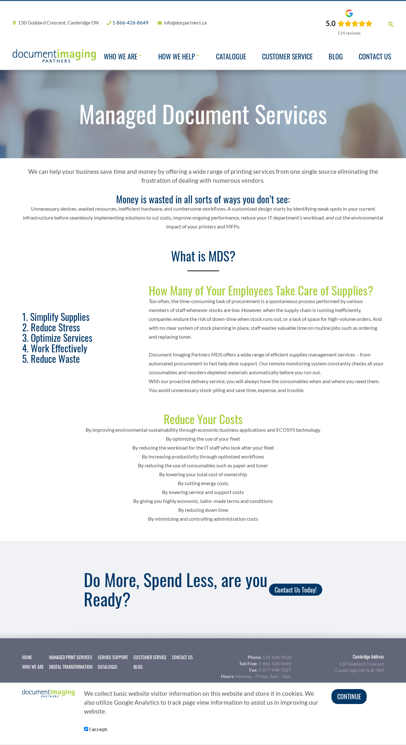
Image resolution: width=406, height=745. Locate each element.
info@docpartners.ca (185, 22)
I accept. (98, 729)
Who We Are (120, 56)
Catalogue (231, 56)
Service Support (113, 657)
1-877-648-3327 (275, 670)
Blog (336, 56)
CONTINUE (349, 696)
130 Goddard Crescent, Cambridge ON (58, 22)
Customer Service (287, 56)
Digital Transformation (70, 667)
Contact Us (375, 56)
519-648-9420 (277, 657)
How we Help (176, 56)
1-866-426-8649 (130, 22)
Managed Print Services (70, 657)
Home (27, 657)
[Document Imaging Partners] (54, 56)
